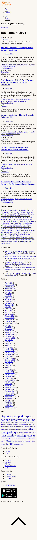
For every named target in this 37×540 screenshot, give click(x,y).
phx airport (22, 438)
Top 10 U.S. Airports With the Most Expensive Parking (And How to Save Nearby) (20, 252)
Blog (6, 11)
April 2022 (8, 347)
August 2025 (9, 290)
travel (7, 66)
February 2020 (9, 387)
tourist (3, 66)
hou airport (20, 426)
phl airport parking (10, 438)
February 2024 (9, 316)
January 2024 (9, 318)
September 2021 (10, 360)
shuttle (9, 443)
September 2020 (10, 380)
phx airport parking (30, 438)
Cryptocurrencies (10, 476)
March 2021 (9, 371)
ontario (26, 65)
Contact (7, 13)
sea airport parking (16, 441)
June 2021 (8, 365)
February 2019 (9, 407)
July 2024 (8, 307)
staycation (32, 65)
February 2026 (9, 285)
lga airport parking (18, 429)
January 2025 (9, 303)
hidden (33, 132)
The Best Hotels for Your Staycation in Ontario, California (17, 49)
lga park (25, 429)
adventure (4, 65)
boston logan (11, 424)
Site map (8, 462)
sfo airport (23, 441)
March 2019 (9, 406)
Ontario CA (5, 39)
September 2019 (10, 396)
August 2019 (9, 398)
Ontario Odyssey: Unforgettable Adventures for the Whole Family (15, 148)
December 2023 (10, 320)
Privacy (7, 464)
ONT (31, 99)
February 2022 (9, 351)
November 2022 (10, 338)
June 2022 (8, 343)
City (6, 453)
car (32, 424)
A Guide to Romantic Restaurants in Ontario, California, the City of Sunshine (18, 183)
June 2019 (8, 402)
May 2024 (8, 310)
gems (28, 132)
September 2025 (10, 288)
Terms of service (10, 466)
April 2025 (8, 298)
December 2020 (10, 376)
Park (6, 9)
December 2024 (10, 305)
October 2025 (9, 287)
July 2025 (8, 292)
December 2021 (10, 354)
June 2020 (8, 384)
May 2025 (8, 296)
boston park (28, 424)
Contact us (8, 474)
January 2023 (9, 334)
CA (9, 65)
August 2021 (9, 362)
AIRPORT (4, 27)
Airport (7, 451)
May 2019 (8, 404)
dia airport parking (8, 426)
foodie (21, 199)
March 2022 (9, 349)
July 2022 (8, 341)
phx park (3, 441)
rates (8, 440)
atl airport (3, 422)
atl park (16, 422)
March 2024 (9, 314)
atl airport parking (10, 422)
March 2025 (9, 299)
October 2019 (9, 395)
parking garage (25, 435)
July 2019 (8, 400)
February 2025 (9, 301)
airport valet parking (23, 419)
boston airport (26, 422)
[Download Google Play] (9, 498)
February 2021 (9, 373)
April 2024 (8, 312)
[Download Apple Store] (9, 492)
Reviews (8, 478)
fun (22, 65)
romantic (10, 200)
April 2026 (8, 283)
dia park (16, 426)
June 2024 (8, 309)
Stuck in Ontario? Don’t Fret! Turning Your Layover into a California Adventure (17, 82)
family (19, 65)
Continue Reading (7, 68)
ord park (34, 432)
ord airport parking (27, 432)
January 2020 (9, 389)
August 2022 (9, 340)
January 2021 (9, 374)
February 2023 (9, 332)
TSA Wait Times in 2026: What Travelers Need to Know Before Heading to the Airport (20, 257)
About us (8, 460)
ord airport (19, 432)
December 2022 (10, 336)
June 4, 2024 (9, 54)
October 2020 (9, 378)
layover (26, 99)
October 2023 (9, 321)
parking (11, 435)
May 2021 (8, 367)
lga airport (11, 429)
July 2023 (8, 325)
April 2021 (8, 369)
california (13, 65)
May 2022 (8, 345)
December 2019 (10, 391)
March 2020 (9, 385)
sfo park (3, 444)
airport (10, 99)
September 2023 (10, 323)
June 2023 (8, 327)
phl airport (3, 438)
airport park (16, 416)
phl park (18, 438)
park (3, 435)
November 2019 (10, 393)
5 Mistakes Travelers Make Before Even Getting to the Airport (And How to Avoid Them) (18, 264)
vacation (12, 66)
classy (16, 199)
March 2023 (9, 331)
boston (20, 422)
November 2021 (10, 356)
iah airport (5, 429)
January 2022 (9, 352)
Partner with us (10, 485)
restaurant (4, 200)
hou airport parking (28, 426)
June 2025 (8, 294)
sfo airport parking (30, 441)
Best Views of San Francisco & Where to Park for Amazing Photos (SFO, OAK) (20, 268)
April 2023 (8, 329)
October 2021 (9, 358)
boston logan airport (20, 424)
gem (25, 132)
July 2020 (8, 382)
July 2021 (8, 363)
